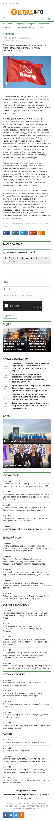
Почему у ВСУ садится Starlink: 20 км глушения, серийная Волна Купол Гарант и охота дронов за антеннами (25, 642)
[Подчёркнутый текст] (13, 258)
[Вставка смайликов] (36, 258)
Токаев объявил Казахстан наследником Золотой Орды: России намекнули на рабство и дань (25, 508)
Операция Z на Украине (26, 23)
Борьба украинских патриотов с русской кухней (24, 742)
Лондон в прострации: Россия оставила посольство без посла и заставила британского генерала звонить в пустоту (28, 378)
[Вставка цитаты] (5, 261)
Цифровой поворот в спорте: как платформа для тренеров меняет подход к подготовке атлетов (25, 770)
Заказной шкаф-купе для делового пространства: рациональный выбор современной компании (25, 760)
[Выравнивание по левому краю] (22, 258)
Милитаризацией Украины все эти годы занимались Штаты (27, 530)
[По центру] (27, 258)
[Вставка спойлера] (14, 261)
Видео (7, 324)
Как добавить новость (26, 790)
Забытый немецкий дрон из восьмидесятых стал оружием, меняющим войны (25, 683)
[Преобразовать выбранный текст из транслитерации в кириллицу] (10, 261)
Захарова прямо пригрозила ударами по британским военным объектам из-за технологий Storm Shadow (27, 666)
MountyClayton (25, 38)
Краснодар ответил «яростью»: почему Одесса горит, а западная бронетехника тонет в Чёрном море (31, 388)
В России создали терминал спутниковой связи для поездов (26, 705)
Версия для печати (12, 40)
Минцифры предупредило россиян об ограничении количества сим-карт (26, 726)
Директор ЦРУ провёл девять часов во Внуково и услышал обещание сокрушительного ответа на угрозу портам (30, 367)
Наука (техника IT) (26, 27)
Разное (39, 27)
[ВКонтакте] (10, 815)
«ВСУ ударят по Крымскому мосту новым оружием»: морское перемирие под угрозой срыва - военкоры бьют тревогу (26, 497)
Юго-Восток (8, 23)
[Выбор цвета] (41, 258)
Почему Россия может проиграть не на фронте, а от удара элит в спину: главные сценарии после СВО (26, 484)
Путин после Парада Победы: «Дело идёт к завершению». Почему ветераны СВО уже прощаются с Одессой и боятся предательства (24, 561)
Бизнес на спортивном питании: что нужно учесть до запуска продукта (26, 781)
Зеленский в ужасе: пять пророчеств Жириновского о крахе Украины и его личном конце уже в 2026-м (26, 573)
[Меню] (4, 18)
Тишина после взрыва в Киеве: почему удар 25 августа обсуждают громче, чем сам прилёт (31, 405)
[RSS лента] (21, 815)
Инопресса (44, 23)
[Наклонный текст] (9, 258)
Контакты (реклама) (39, 794)
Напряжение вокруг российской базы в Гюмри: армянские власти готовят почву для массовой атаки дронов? (27, 585)
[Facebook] (5, 815)
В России (8, 34)
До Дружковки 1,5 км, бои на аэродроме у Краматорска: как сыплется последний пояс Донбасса (23, 628)
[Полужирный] (6, 258)
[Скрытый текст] (46, 258)
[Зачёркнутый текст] (17, 258)
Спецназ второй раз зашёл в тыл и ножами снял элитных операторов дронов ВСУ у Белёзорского (29, 397)
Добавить (10, 316)
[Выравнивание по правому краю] (31, 258)
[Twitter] (16, 815)
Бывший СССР (9, 27)
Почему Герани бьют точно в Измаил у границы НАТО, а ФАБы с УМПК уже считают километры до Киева (25, 615)
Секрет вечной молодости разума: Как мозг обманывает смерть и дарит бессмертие (22, 694)
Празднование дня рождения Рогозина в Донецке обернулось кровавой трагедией (25, 519)
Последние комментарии (15, 794)
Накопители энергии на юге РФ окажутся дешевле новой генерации (25, 715)
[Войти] (48, 18)
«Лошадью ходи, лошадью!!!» (16, 750)
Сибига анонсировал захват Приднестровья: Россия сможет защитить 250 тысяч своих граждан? (26, 597)
